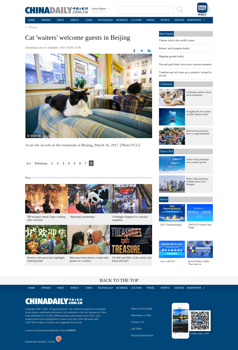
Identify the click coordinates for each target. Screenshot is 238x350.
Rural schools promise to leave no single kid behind (197, 132)
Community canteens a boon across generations (198, 93)
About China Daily (141, 308)
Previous (41, 163)
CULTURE (136, 20)
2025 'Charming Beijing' (171, 224)
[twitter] (149, 51)
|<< (29, 163)
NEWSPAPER (193, 20)
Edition (98, 8)
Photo (33, 27)
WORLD (74, 20)
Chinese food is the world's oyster (176, 40)
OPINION (46, 20)
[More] (134, 52)
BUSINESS (122, 20)
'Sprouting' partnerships (82, 216)
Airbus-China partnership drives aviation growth (197, 161)
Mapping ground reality (171, 56)
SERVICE (179, 20)
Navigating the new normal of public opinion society (198, 113)
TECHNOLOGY (105, 20)
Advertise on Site (141, 315)
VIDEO (60, 20)
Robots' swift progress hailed (174, 48)
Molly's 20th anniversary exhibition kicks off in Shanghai (197, 182)
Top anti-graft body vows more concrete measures (185, 64)
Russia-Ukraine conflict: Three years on (199, 262)
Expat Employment (142, 335)
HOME (31, 20)
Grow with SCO (167, 261)
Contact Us (137, 321)
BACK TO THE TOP (119, 280)
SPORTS (165, 20)
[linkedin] (142, 52)
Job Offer (136, 328)
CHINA (88, 20)
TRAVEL (150, 20)
